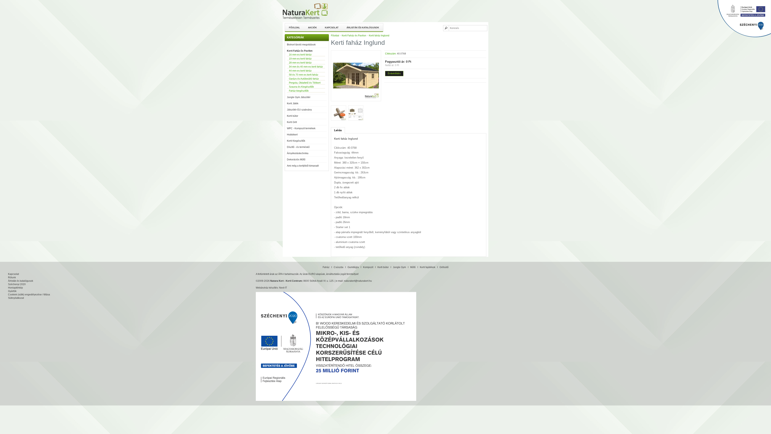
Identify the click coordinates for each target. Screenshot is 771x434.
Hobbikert (292, 134)
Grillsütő (444, 267)
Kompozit (368, 267)
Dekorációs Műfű (296, 159)
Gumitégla (353, 267)
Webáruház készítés (267, 287)
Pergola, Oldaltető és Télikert (304, 82)
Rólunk (12, 277)
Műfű (413, 267)
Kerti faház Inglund (379, 35)
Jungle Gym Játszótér (298, 97)
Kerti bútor (292, 116)
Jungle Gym (399, 267)
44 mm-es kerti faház (300, 70)
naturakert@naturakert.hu (358, 280)
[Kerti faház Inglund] (356, 97)
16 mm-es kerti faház (300, 54)
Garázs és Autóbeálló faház (304, 78)
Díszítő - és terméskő (298, 147)
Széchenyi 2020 (17, 284)
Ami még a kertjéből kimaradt (303, 165)
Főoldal (294, 27)
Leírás (338, 130)
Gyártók (12, 291)
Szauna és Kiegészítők (301, 86)
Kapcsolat (332, 27)
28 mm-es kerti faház (300, 62)
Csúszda (338, 267)
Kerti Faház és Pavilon (299, 50)
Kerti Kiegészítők (296, 140)
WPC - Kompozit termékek (301, 128)
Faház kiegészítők (299, 90)
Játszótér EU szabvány (299, 109)
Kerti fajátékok (427, 267)
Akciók (312, 27)
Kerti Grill (292, 122)
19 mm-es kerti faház (300, 58)
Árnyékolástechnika (297, 153)
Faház (326, 267)
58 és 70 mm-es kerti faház (303, 74)
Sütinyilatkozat (16, 298)
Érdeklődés (394, 73)
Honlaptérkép (15, 287)
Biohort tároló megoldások (301, 44)
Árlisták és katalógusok (363, 27)
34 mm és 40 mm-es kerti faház (306, 66)
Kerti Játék (292, 103)
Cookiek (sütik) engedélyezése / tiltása (29, 294)
